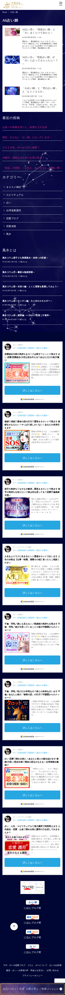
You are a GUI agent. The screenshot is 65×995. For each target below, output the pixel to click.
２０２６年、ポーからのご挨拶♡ (21, 147)
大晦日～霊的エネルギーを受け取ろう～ (24, 157)
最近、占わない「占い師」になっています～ (27, 137)
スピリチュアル (15, 195)
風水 (8, 234)
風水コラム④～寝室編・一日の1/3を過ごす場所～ (26, 315)
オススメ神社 (13, 187)
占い (8, 202)
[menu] (61, 3)
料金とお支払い (38, 970)
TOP (5, 965)
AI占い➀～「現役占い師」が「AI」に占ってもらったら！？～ (40, 60)
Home (5, 12)
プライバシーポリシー (32, 976)
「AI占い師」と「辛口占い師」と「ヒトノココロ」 (40, 90)
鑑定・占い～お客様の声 (17, 970)
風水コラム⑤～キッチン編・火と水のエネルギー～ (27, 301)
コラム (30, 965)
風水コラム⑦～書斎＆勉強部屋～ (18, 272)
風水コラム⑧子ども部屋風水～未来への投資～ (25, 258)
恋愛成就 (11, 226)
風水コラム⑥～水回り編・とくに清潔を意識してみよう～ (30, 286)
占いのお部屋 (55, 965)
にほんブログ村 (32, 908)
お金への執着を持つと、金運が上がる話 (24, 127)
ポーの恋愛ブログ (17, 965)
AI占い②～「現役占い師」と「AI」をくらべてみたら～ (38, 31)
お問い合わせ (53, 970)
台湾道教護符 (13, 210)
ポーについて (41, 965)
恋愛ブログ (12, 218)
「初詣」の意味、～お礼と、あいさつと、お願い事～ (32, 168)
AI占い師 (14, 12)
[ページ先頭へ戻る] (14, 926)
